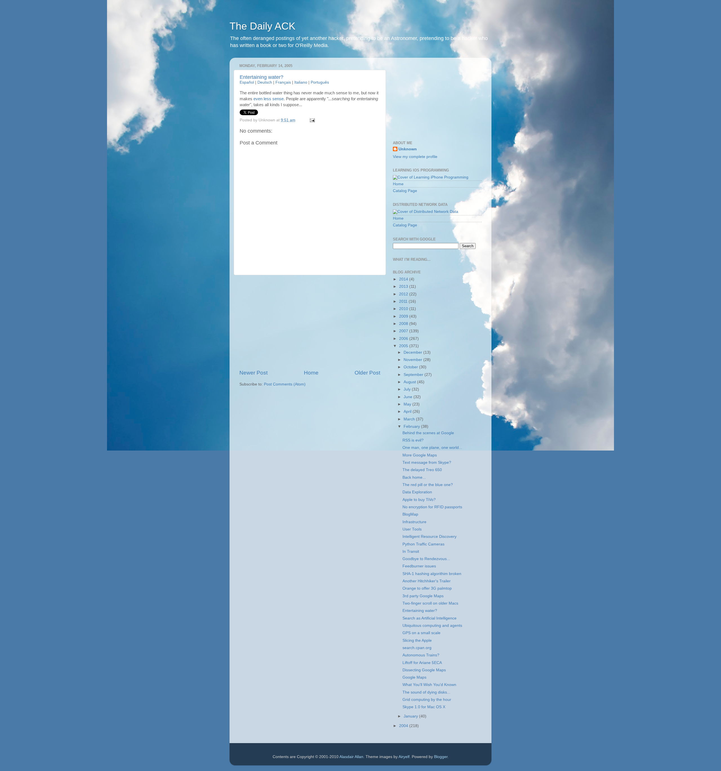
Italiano (300, 82)
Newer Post (253, 373)
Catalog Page (405, 191)
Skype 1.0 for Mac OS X (423, 707)
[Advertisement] (309, 322)
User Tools (412, 529)
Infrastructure (414, 522)
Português (320, 82)
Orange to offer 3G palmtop (427, 588)
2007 (404, 331)
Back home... (414, 477)
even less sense (268, 99)
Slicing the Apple (417, 640)
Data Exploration (417, 492)
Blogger (441, 757)
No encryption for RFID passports (432, 507)
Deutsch (264, 82)
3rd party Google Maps (423, 596)
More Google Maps (419, 455)
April (408, 411)
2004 (404, 726)
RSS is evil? (413, 440)
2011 (404, 301)
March (410, 419)
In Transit (410, 551)
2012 (404, 294)
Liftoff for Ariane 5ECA (422, 663)
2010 (404, 309)
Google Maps (414, 677)
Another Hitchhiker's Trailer (426, 581)
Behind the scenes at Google (428, 433)
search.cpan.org (416, 648)
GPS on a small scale (421, 633)
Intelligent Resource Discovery (429, 536)
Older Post (367, 373)
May (408, 404)
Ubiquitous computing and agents (432, 625)
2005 (404, 346)
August (410, 382)
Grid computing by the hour (426, 700)
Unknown (408, 149)
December (413, 352)
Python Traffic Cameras (423, 544)
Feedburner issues (419, 566)
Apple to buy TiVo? (419, 500)
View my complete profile (415, 157)
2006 (404, 339)
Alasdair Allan (351, 757)
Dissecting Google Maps (424, 670)
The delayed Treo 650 (422, 470)
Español (247, 82)
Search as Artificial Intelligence (429, 618)
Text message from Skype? (426, 462)
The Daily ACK (262, 26)
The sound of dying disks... (426, 692)
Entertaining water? (261, 77)
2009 (404, 316)
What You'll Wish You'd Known (429, 685)
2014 (404, 279)
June (408, 397)
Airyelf (404, 757)
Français (283, 82)
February (412, 426)
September (414, 375)
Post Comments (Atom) (285, 384)
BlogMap (410, 514)
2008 (404, 324)
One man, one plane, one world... (432, 447)
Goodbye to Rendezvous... (426, 559)
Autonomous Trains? (420, 655)
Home (311, 373)
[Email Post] (311, 120)
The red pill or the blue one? (427, 485)
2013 (404, 286)
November (413, 360)
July (408, 389)
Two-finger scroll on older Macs (430, 603)
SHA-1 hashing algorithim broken (431, 574)
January (411, 716)
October (411, 367)
